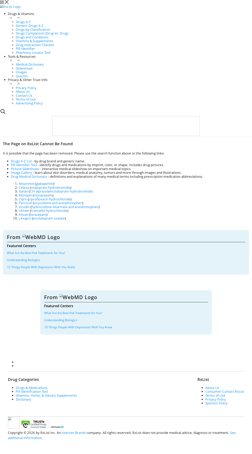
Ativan (23, 214)
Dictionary (23, 399)
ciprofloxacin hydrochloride (49, 199)
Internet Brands (74, 432)
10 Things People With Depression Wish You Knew (41, 267)
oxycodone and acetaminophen (58, 203)
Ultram (24, 210)
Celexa (24, 187)
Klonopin (25, 195)
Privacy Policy (26, 88)
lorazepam (38, 214)
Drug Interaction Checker (35, 45)
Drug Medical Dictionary (29, 176)
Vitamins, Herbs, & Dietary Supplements (46, 395)
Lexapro (25, 218)
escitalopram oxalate (49, 218)
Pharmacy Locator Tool (33, 52)
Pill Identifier (25, 48)
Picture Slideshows (25, 169)
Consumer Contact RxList (224, 391)
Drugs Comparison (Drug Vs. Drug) (42, 33)
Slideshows (24, 68)
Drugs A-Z (23, 22)
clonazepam (43, 195)
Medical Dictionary (30, 64)
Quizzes (22, 76)
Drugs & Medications (31, 387)
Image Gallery (21, 172)
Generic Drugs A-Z (30, 25)
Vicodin (24, 207)
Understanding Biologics (23, 260)
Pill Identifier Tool (24, 165)
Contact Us (24, 95)
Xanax (23, 191)
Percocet (25, 203)
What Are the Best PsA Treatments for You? (36, 253)
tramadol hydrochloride (49, 210)
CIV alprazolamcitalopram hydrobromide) (61, 191)
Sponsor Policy (216, 403)
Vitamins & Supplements (34, 41)
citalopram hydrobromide (50, 187)
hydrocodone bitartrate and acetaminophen (65, 207)
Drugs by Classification (33, 29)
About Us (23, 91)
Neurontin (26, 183)
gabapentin (44, 183)
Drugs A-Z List (21, 161)
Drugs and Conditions (32, 37)
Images (21, 72)
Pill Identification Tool (32, 391)
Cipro (23, 199)
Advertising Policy (29, 103)
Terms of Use (26, 99)
